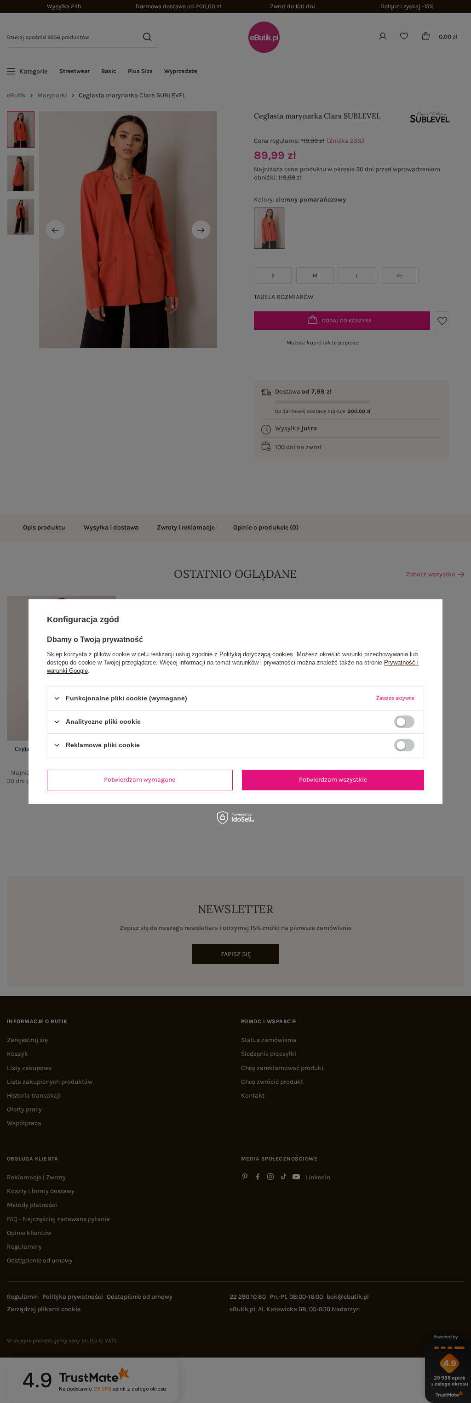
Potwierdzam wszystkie (333, 779)
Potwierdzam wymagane (139, 779)
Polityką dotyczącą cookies (256, 653)
